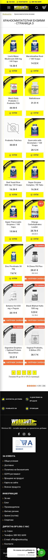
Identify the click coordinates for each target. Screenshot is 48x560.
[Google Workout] (29, 434)
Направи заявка (36, 278)
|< (13, 373)
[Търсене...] (36, 7)
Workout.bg (7, 14)
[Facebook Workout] (19, 434)
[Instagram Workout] (24, 434)
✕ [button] (38, 549)
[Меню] (8, 8)
